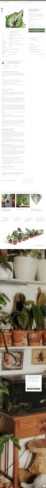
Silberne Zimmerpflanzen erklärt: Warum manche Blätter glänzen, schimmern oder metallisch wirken (36, 210)
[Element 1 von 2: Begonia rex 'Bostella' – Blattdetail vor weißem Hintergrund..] (2, 9)
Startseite (2, 6)
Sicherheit (16, 66)
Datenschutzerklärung (34, 387)
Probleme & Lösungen (6, 66)
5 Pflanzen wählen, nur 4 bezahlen (22, 0)
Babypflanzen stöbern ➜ (39, 245)
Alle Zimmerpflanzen (7, 6)
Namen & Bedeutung (6, 68)
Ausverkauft (36, 29)
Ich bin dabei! (33, 388)
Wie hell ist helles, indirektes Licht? (21, 209)
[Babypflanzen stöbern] (20, 236)
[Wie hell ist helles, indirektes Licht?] (23, 200)
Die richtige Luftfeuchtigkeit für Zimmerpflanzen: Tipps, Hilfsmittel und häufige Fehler (6, 210)
